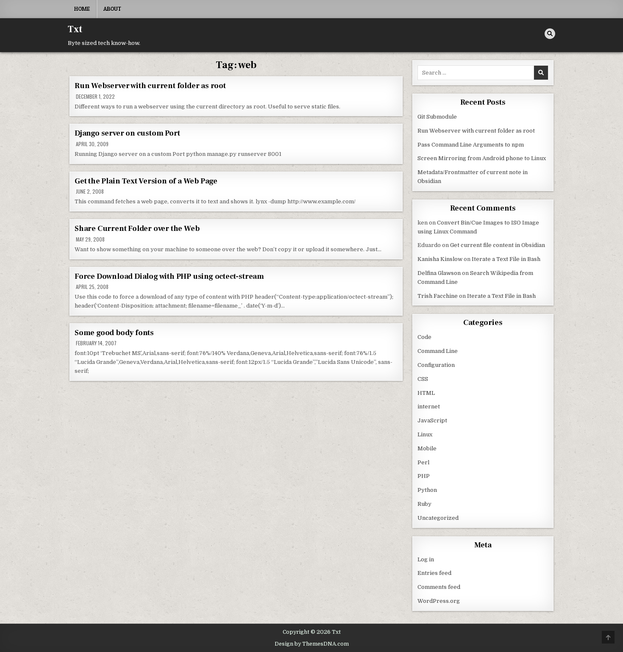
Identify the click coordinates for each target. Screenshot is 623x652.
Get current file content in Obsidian (497, 245)
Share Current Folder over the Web (137, 228)
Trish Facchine (437, 296)
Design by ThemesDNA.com (312, 644)
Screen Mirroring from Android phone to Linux (481, 158)
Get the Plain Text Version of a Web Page (146, 181)
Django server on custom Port (127, 133)
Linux (424, 434)
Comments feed (438, 587)
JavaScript (432, 420)
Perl (423, 462)
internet (428, 406)
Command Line (437, 351)
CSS (422, 379)
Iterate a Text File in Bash (506, 259)
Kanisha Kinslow (439, 259)
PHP (423, 476)
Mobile (427, 448)
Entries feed (434, 573)
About (112, 9)
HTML (426, 393)
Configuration (436, 365)
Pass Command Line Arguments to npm (470, 144)
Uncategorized (438, 518)
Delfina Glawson (439, 273)
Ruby (424, 504)
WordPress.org (438, 601)
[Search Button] (550, 33)
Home (82, 9)
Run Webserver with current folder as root (150, 86)
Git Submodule (437, 117)
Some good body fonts (114, 333)
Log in (425, 559)
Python (427, 490)
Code (424, 337)
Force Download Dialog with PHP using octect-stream (169, 276)
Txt (75, 29)
